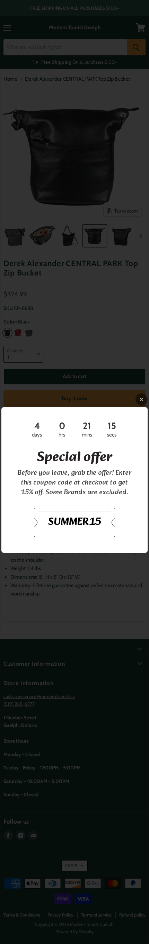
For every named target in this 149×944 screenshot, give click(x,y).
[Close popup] (141, 399)
